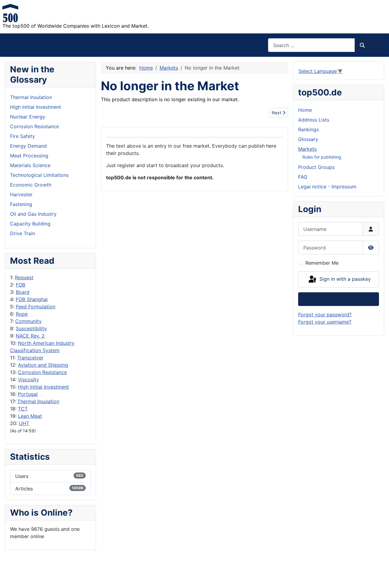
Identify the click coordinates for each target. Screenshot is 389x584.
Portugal (28, 394)
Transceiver (30, 358)
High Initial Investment (43, 387)
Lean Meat (30, 416)
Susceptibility (31, 328)
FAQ (302, 177)
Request (24, 277)
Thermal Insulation (38, 401)
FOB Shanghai (32, 299)
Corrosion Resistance (42, 372)
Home (305, 110)
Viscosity (28, 379)
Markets (307, 149)
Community (28, 321)
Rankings (308, 129)
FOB (20, 285)
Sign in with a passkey (344, 279)
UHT (24, 423)
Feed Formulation (35, 307)
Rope (22, 314)
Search (373, 45)
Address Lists (313, 120)
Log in (339, 299)
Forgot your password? (325, 314)
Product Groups (316, 167)
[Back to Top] (378, 572)
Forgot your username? (324, 322)
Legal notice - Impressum (327, 187)
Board (22, 292)
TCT (23, 409)
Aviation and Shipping (43, 365)
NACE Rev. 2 (30, 336)
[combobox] (311, 45)
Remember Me (322, 263)
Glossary (308, 139)
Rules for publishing (321, 157)
